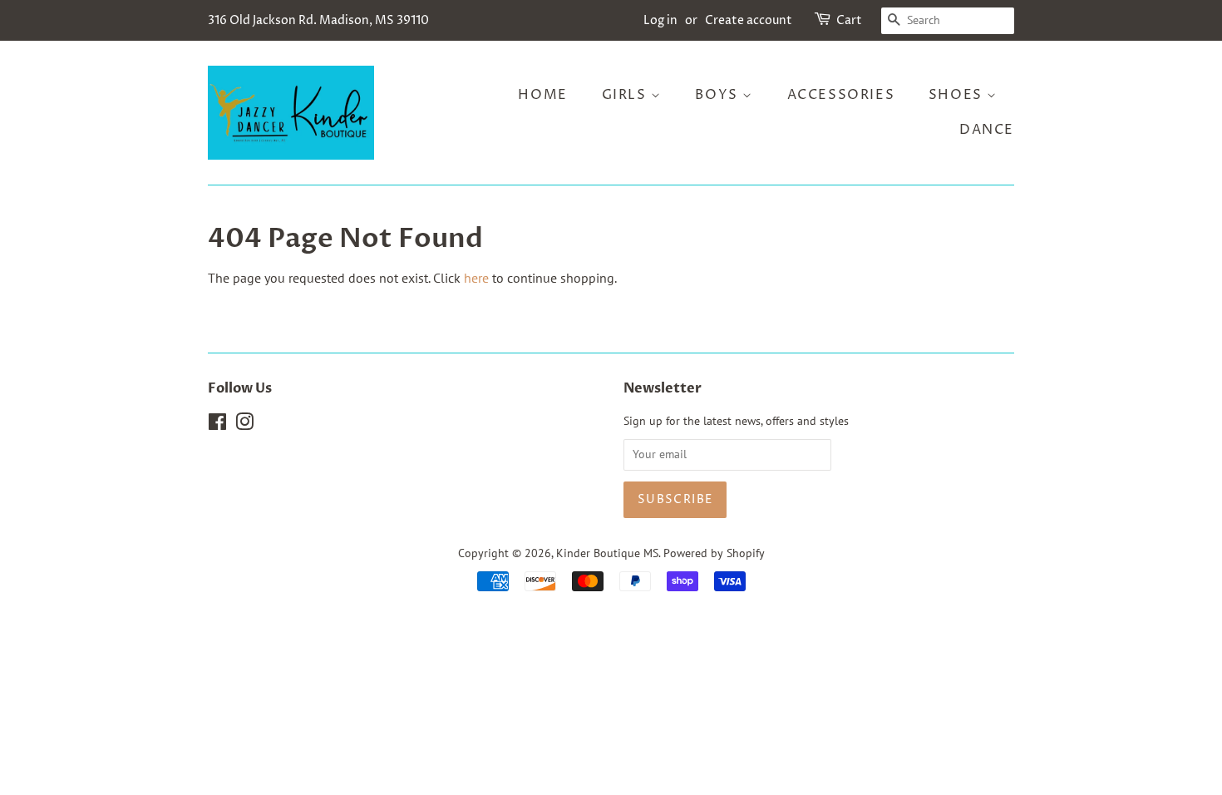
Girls (627, 95)
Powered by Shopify (714, 553)
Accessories (841, 95)
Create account (748, 20)
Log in (660, 20)
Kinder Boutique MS (607, 553)
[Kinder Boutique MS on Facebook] (217, 424)
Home (542, 95)
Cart (849, 20)
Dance (986, 130)
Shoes (958, 95)
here (476, 277)
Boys (718, 95)
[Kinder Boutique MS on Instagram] (244, 424)
